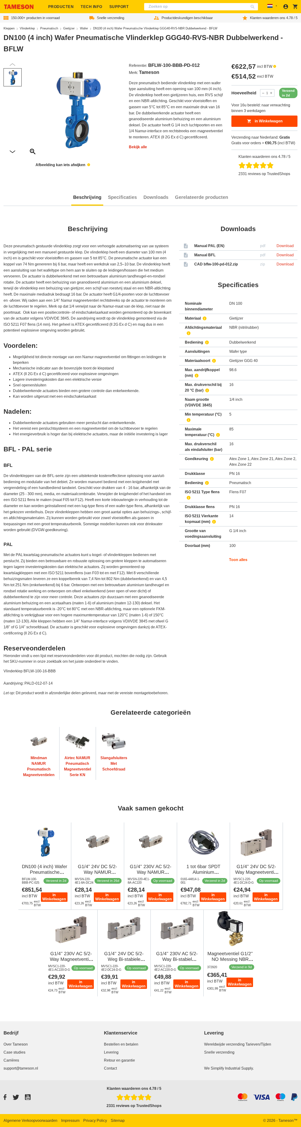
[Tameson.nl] (19, 7)
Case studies (14, 1052)
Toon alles (238, 560)
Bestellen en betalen (121, 1044)
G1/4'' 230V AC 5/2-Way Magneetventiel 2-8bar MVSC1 (71, 959)
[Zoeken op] (253, 6)
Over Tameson (16, 1044)
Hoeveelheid (243, 93)
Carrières (11, 1060)
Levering (111, 1052)
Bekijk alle (138, 147)
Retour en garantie (119, 1060)
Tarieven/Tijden (258, 1044)
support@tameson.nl (21, 1068)
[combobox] (201, 6)
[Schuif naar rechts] (12, 64)
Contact (110, 1068)
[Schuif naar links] (12, 151)
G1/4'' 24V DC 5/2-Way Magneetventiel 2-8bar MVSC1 (256, 872)
